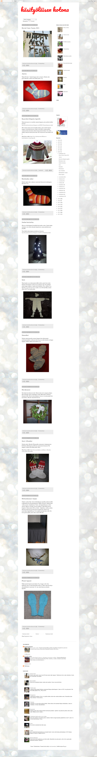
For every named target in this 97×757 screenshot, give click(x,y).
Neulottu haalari (66, 70)
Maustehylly (32, 709)
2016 (59, 204)
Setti (23, 280)
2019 (59, 198)
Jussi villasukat (27, 441)
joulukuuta (61, 153)
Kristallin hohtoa (28, 656)
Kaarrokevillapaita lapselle (31, 119)
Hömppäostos (32, 695)
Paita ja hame (66, 27)
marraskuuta (61, 177)
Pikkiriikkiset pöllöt (67, 56)
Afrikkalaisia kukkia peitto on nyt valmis (38, 716)
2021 (59, 149)
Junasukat (25, 335)
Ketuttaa (65, 77)
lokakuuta (61, 179)
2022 (59, 148)
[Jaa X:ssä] (25, 65)
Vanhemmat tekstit (49, 634)
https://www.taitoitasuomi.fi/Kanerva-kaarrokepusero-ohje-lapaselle (34, 137)
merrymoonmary (52, 746)
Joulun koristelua (28, 222)
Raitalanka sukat (27, 179)
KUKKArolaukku (67, 41)
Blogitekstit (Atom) (28, 636)
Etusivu (37, 634)
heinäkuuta (61, 184)
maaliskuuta (61, 192)
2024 (59, 144)
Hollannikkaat (66, 49)
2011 (59, 214)
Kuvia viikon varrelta (34, 647)
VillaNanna (26, 666)
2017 (59, 202)
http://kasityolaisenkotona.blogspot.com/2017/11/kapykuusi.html (36, 232)
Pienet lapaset (26, 581)
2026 (59, 140)
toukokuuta (61, 188)
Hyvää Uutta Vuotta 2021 (30, 28)
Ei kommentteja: (41, 63)
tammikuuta (61, 196)
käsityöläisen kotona (45, 9)
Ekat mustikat (33, 680)
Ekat (64, 84)
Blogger (64, 746)
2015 (59, 206)
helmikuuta (61, 194)
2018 (59, 200)
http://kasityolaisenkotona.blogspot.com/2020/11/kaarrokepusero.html (37, 125)
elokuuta (61, 182)
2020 (59, 151)
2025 (59, 142)
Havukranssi (26, 390)
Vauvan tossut (66, 34)
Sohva (31, 723)
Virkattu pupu (33, 688)
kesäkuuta (61, 186)
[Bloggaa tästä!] (24, 65)
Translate (32, 21)
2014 (59, 208)
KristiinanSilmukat (28, 646)
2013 (59, 210)
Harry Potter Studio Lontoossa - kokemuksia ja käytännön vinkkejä (43, 657)
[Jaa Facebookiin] (27, 65)
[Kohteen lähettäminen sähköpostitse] (23, 65)
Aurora (24, 74)
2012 (59, 212)
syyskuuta (61, 180)
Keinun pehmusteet (34, 737)
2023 (59, 146)
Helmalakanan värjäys (29, 498)
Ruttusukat (65, 91)
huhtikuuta (61, 190)
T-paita (31, 730)
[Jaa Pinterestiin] (28, 65)
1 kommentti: (40, 170)
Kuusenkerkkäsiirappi (67, 63)
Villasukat (32, 702)
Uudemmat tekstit (25, 634)
